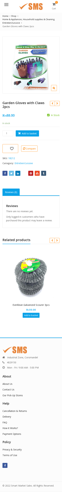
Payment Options (11, 433)
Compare (31, 148)
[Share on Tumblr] (43, 173)
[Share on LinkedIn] (17, 173)
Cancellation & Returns (14, 411)
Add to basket (29, 133)
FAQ (4, 422)
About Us (7, 383)
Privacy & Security (12, 449)
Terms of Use (9, 455)
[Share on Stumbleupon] (37, 173)
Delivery (6, 416)
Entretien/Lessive (24, 163)
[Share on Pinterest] (30, 173)
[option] (31, 65)
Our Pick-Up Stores (12, 395)
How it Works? (10, 428)
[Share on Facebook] (4, 173)
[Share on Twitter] (11, 173)
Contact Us (8, 389)
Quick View (33, 304)
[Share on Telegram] (24, 173)
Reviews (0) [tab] (11, 192)
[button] (57, 91)
